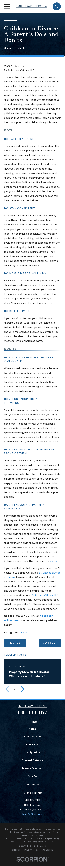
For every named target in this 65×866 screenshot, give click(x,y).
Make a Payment (32, 768)
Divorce (24, 632)
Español (33, 776)
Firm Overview (32, 736)
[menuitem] (16, 850)
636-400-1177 (32, 712)
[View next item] (23, 689)
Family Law (32, 744)
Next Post (49, 642)
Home (32, 728)
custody (55, 561)
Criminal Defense (32, 760)
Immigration (32, 752)
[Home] (31, 6)
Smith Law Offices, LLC (45, 595)
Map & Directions (32, 814)
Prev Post (15, 642)
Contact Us (33, 784)
